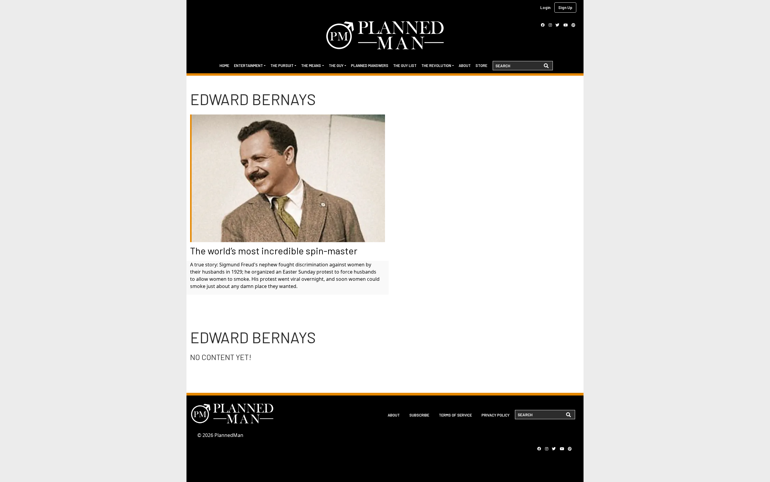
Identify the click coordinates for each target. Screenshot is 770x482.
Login (545, 7)
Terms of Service (455, 415)
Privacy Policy (496, 415)
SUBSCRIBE (419, 415)
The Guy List (405, 65)
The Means (311, 65)
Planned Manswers (369, 65)
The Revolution (436, 65)
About (465, 65)
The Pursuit (282, 65)
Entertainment (248, 65)
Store (481, 65)
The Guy (336, 65)
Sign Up (565, 7)
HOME (224, 65)
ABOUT (394, 415)
